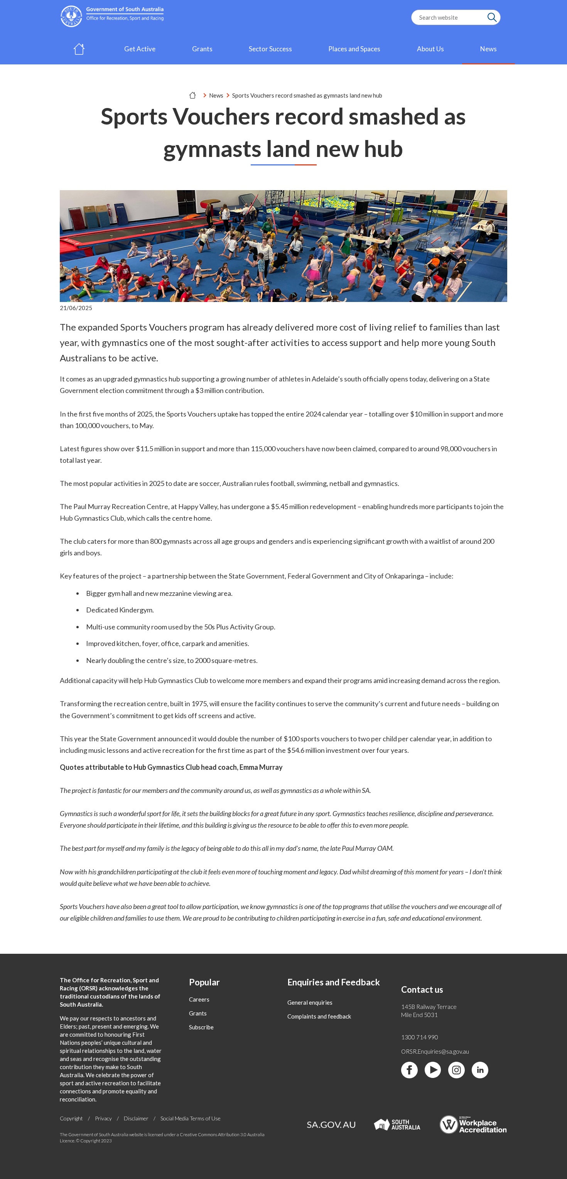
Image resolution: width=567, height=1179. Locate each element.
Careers (199, 999)
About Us (430, 49)
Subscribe (201, 1027)
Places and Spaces (354, 49)
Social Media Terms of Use (190, 1118)
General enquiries (309, 1002)
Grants (202, 49)
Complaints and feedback (319, 1016)
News (488, 49)
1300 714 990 (419, 1037)
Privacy (103, 1118)
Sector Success (270, 49)
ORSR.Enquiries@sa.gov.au (435, 1051)
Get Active (139, 49)
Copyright (71, 1118)
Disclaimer (136, 1118)
